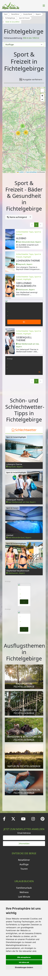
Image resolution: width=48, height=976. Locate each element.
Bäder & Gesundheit (12, 22)
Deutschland (27, 14)
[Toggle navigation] (44, 5)
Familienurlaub (24, 887)
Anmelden (25, 843)
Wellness (24, 892)
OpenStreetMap (31, 172)
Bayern (38, 14)
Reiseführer (15, 14)
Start (5, 14)
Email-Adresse (24, 833)
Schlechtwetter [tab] (25, 430)
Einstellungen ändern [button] (24, 967)
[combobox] (18, 217)
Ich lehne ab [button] (24, 962)
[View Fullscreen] (42, 90)
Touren (24, 868)
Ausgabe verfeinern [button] (32, 79)
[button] (22, 125)
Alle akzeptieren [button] (24, 957)
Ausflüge (24, 864)
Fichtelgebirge (10, 18)
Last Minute (24, 896)
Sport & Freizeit (24, 18)
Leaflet (21, 172)
